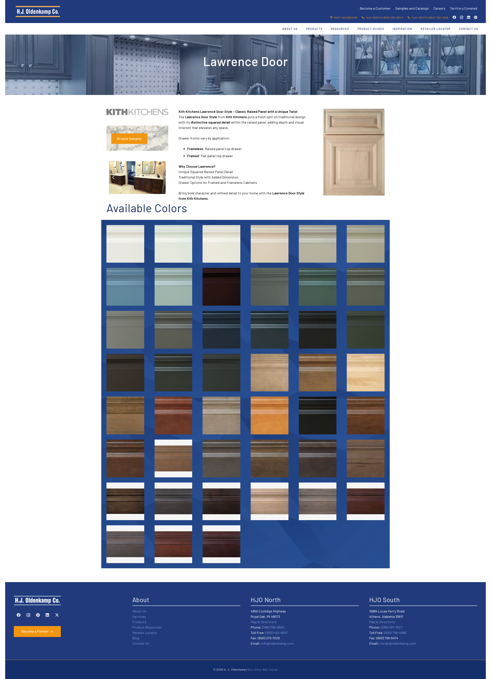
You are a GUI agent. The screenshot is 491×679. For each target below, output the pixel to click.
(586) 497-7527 (391, 627)
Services (139, 616)
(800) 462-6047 (277, 632)
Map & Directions (264, 622)
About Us (139, 611)
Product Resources (147, 627)
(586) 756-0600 (273, 627)
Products (139, 622)
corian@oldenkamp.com (398, 643)
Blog (135, 638)
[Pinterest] (475, 17)
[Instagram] (461, 17)
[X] (57, 615)
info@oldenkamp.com (277, 643)
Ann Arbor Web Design (263, 669)
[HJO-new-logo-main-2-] (38, 11)
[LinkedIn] (468, 17)
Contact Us (140, 643)
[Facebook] (454, 17)
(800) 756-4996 (395, 632)
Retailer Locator (144, 632)
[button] (300, 29)
